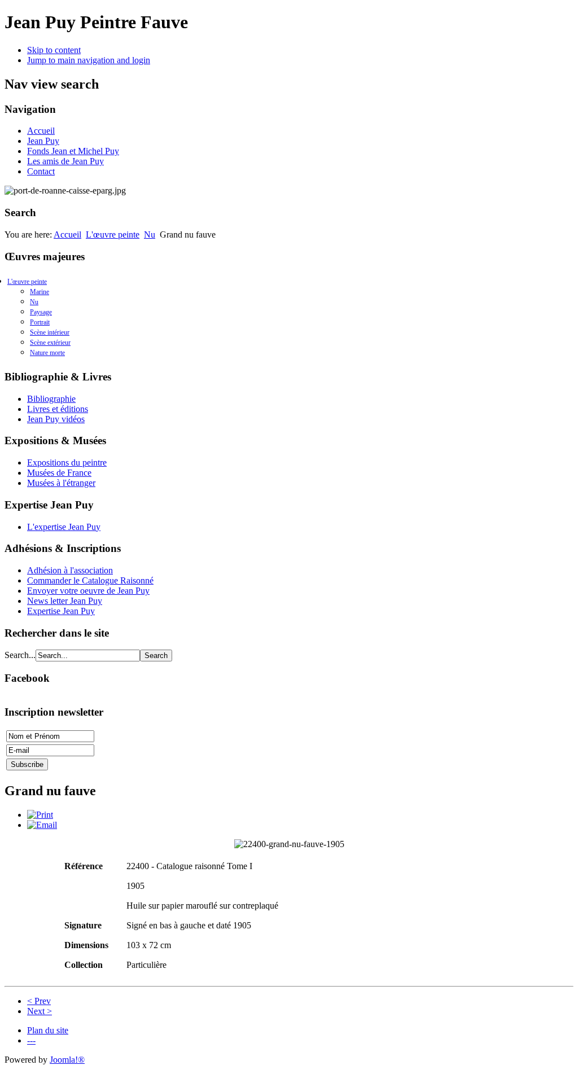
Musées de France (59, 472)
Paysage (41, 312)
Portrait (40, 322)
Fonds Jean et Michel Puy (73, 151)
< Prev (39, 1001)
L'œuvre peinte (112, 234)
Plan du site (47, 1030)
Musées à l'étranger (61, 483)
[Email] (42, 825)
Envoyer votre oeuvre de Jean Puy (88, 590)
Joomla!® (67, 1059)
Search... (20, 655)
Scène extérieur (50, 343)
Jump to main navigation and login (88, 60)
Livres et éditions (57, 409)
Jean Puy (43, 141)
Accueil (41, 130)
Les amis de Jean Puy (65, 161)
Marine (39, 292)
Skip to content (54, 50)
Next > (39, 1011)
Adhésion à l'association (70, 570)
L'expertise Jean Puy (63, 527)
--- (31, 1040)
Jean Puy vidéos (56, 419)
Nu (149, 234)
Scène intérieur (49, 332)
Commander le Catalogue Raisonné (90, 580)
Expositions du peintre (67, 462)
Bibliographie (51, 399)
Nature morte (47, 353)
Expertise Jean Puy (61, 611)
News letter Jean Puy (64, 601)
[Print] (40, 814)
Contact (41, 171)
